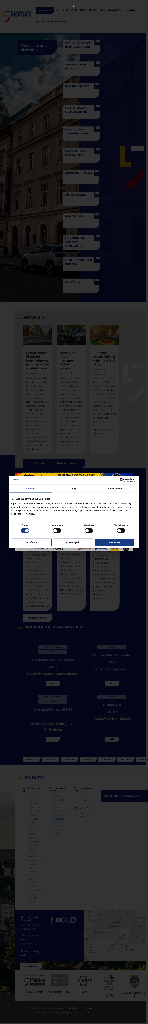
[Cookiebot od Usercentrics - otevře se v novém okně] (122, 480)
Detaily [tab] (72, 488)
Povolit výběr (73, 542)
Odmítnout (31, 542)
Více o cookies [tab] (115, 488)
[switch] (57, 530)
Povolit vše (114, 542)
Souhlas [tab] (30, 488)
